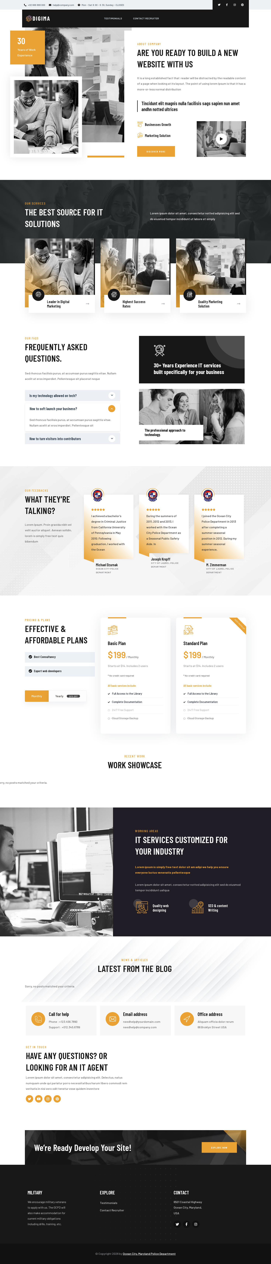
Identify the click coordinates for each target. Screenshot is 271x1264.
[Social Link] (219, 5)
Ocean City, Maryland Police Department (149, 1253)
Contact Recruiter (112, 1210)
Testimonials (108, 1203)
